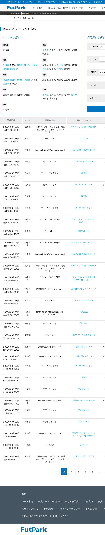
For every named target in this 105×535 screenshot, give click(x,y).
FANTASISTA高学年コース (83, 254)
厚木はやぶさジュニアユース (83, 288)
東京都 (6, 68)
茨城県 (6, 65)
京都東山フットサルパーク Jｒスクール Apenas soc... (84, 434)
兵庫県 (27, 79)
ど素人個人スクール (83, 346)
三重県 (6, 83)
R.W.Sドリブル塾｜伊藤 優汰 (83, 126)
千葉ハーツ (84, 323)
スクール (84, 138)
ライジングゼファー (83, 184)
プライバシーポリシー (69, 508)
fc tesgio (84, 312)
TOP (24, 494)
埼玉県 (27, 65)
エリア (94, 59)
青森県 (45, 50)
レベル (94, 85)
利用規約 (48, 508)
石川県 (60, 65)
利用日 (94, 72)
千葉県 (34, 65)
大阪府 (20, 79)
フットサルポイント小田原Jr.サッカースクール (83, 278)
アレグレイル (84, 389)
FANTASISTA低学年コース (83, 150)
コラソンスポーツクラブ (83, 456)
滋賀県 (6, 79)
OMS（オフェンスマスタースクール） (84, 220)
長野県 (45, 68)
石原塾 (84, 196)
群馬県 (20, 65)
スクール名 (93, 46)
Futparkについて (30, 508)
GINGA (84, 173)
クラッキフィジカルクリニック (83, 243)
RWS (84, 377)
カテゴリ (93, 98)
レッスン (84, 445)
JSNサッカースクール (83, 161)
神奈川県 (14, 68)
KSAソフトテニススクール (83, 335)
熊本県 (74, 94)
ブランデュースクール (83, 300)
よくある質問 (92, 508)
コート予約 (37, 8)
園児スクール (84, 231)
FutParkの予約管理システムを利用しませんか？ (40, 13)
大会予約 (92, 8)
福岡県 (45, 94)
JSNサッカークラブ (83, 208)
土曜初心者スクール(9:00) (83, 400)
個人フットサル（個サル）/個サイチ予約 (65, 8)
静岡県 (60, 68)
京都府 (13, 79)
